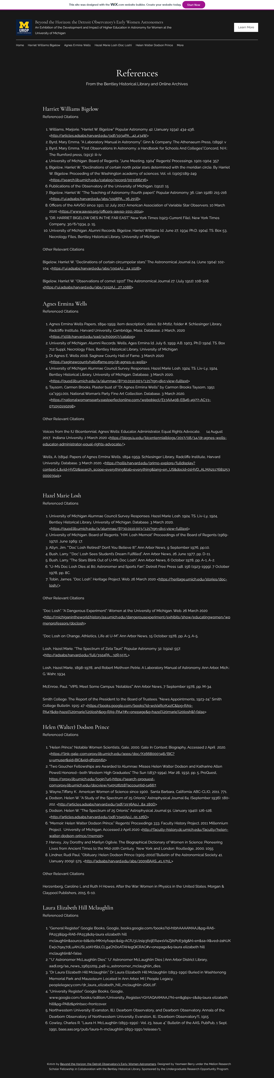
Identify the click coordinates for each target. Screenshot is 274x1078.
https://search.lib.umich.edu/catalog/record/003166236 (98, 180)
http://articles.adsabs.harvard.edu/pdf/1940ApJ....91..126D (99, 817)
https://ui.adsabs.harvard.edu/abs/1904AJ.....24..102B (95, 268)
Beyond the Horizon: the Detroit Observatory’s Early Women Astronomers (99, 22)
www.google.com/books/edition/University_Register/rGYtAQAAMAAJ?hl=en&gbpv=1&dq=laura (130, 997)
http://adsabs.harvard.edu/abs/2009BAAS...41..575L (128, 861)
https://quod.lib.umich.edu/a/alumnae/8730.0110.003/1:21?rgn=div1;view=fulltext (119, 381)
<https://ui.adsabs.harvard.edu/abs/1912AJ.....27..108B (87, 287)
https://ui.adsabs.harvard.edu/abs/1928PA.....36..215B (95, 199)
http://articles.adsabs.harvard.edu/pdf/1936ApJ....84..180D (106, 804)
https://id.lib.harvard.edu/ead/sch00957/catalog (92, 336)
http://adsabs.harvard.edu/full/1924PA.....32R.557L (86, 655)
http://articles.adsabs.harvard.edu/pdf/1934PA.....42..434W (99, 135)
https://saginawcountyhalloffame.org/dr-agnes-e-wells (98, 362)
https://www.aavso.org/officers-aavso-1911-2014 (101, 211)
